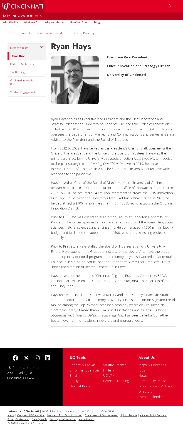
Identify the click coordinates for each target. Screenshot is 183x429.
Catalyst (75, 381)
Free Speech (39, 419)
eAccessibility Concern (153, 415)
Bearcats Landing (116, 381)
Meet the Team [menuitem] (19, 47)
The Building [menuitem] (17, 72)
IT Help (108, 370)
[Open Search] (169, 6)
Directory (145, 391)
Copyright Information (63, 419)
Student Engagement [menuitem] (22, 92)
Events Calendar (151, 397)
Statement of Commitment (101, 415)
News (143, 375)
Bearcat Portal (80, 386)
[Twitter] (26, 358)
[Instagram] (37, 358)
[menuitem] (10, 22)
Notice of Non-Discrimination (64, 415)
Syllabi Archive (128, 415)
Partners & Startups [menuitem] (22, 64)
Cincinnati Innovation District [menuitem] (22, 82)
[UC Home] (22, 6)
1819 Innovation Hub (21, 33)
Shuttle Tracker (114, 365)
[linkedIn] (47, 358)
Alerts (11, 415)
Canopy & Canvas (83, 365)
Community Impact (153, 381)
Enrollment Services (85, 370)
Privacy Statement (18, 419)
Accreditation (86, 419)
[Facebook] (15, 358)
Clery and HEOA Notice (30, 415)
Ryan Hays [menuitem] (19, 56)
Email (74, 375)
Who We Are (47, 33)
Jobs (142, 370)
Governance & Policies (155, 386)
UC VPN (109, 375)
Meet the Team (69, 33)
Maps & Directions (152, 365)
